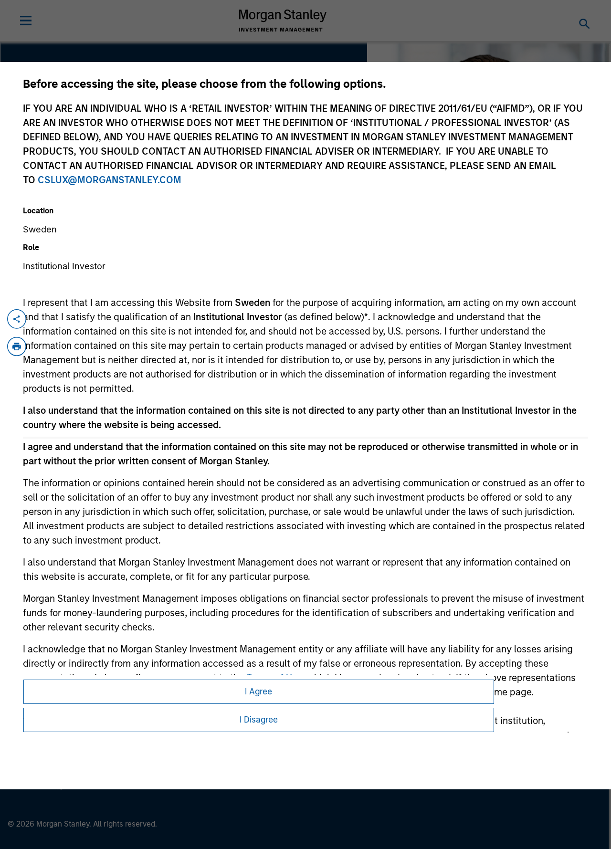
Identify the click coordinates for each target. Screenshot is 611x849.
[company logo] (283, 20)
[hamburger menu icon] (26, 20)
